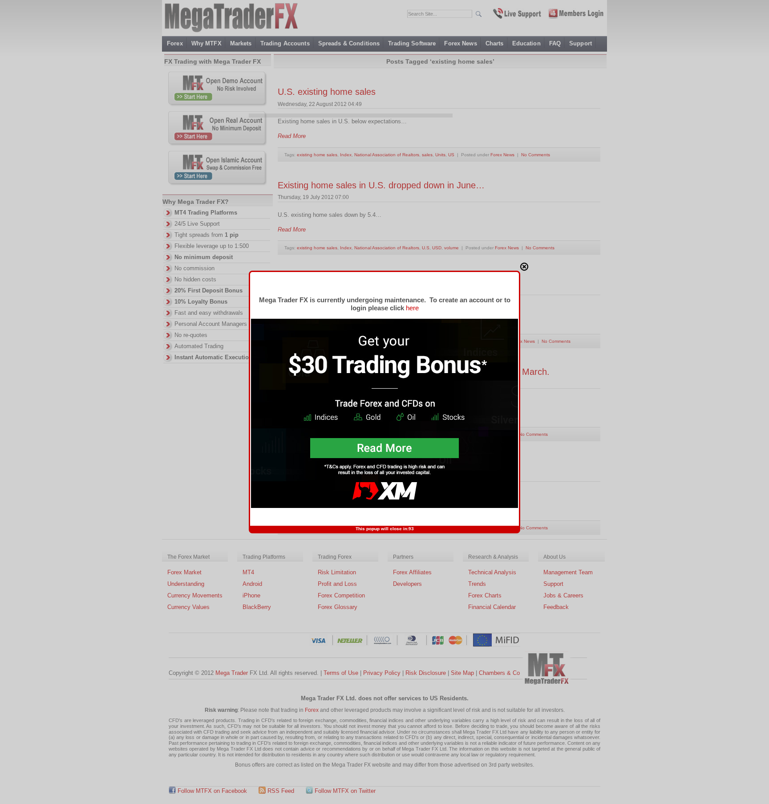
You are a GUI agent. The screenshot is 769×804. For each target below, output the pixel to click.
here (412, 308)
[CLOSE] (524, 266)
